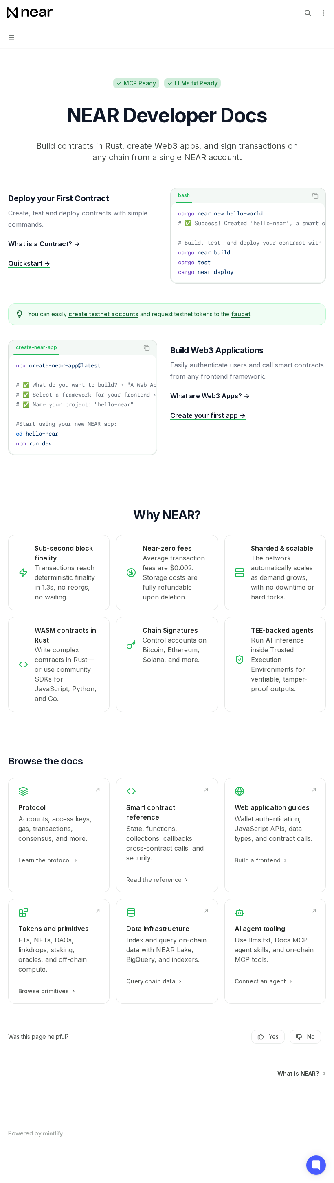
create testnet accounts (103, 313)
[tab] (184, 195)
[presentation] (248, 242)
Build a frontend (258, 860)
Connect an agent (260, 981)
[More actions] (323, 13)
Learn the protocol (44, 860)
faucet (240, 313)
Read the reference (154, 879)
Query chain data (151, 981)
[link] (59, 835)
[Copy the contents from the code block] (315, 196)
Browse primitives (43, 991)
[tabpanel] (248, 242)
